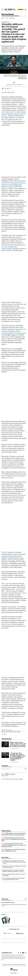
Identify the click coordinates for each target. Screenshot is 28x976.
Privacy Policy (10, 964)
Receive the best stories (7, 902)
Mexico (3, 18)
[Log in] (25, 9)
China (7, 18)
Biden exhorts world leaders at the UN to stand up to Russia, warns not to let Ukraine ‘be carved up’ (18, 744)
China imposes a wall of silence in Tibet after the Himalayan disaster (13, 850)
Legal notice (5, 964)
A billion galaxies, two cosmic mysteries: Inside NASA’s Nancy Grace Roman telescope (13, 834)
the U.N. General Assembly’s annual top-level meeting (13, 114)
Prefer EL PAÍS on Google (9, 92)
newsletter (4, 899)
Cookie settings (17, 964)
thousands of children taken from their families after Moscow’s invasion (13, 184)
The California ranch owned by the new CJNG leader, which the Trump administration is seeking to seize (14, 862)
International (7, 14)
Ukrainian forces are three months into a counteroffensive (13, 246)
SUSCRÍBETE (20, 9)
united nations (5, 22)
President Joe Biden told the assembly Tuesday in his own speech (13, 332)
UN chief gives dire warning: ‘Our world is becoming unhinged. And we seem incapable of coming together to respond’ (17, 757)
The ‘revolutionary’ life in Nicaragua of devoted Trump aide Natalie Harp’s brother (13, 879)
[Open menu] (2, 9)
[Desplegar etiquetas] (25, 769)
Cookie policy (22, 964)
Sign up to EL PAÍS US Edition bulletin (12, 731)
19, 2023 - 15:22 (17, 84)
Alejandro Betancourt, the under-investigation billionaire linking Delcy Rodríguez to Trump (13, 871)
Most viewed (4, 857)
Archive (3, 914)
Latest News (11, 18)
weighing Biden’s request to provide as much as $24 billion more (13, 555)
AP (14, 82)
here (22, 779)
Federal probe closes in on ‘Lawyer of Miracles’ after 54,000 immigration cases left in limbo (13, 839)
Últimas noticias (6, 830)
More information (4, 775)
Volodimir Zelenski (5, 769)
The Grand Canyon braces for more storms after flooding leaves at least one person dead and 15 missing (13, 845)
